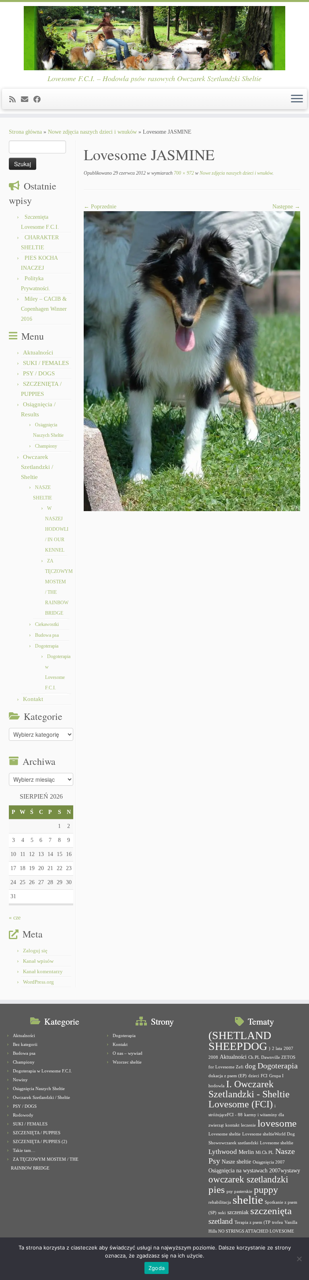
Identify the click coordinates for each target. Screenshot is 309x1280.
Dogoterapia (46, 646)
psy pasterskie (239, 1191)
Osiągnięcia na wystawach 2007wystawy (254, 1170)
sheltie (248, 1199)
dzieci (253, 1076)
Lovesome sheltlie (276, 1143)
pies (216, 1189)
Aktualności (38, 352)
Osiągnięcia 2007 (269, 1162)
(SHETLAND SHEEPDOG (239, 1040)
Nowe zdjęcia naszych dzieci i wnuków (92, 132)
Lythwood (222, 1152)
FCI (264, 1076)
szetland (220, 1221)
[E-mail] (27, 100)
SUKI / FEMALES (46, 363)
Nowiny (20, 1079)
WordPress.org (38, 982)
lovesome (277, 1123)
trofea (277, 1222)
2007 (288, 1048)
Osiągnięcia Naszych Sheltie (39, 1088)
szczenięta (271, 1210)
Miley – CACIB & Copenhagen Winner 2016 (44, 309)
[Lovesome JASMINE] (192, 361)
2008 (213, 1057)
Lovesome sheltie (224, 1134)
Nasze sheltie (236, 1161)
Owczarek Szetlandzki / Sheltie (37, 467)
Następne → (286, 207)
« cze (15, 918)
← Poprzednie (100, 207)
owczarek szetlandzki (248, 1179)
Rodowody (23, 1115)
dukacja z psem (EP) (227, 1076)
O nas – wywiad (127, 1053)
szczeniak (238, 1212)
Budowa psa (47, 635)
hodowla (216, 1086)
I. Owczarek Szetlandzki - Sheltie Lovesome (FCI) (249, 1094)
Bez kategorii (25, 1044)
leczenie (248, 1125)
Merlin (246, 1152)
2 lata (277, 1048)
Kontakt (33, 699)
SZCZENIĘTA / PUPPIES (36, 1132)
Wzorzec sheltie (127, 1062)
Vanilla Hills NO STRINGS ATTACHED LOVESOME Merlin (252, 1231)
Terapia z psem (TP (252, 1222)
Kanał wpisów (38, 961)
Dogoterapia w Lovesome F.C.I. (42, 1070)
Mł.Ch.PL (264, 1152)
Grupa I (276, 1076)
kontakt (232, 1125)
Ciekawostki (47, 624)
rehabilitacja (219, 1202)
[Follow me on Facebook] (39, 100)
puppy (266, 1189)
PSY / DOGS (39, 373)
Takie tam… (24, 1150)
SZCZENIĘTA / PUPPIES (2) (40, 1141)
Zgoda (156, 1268)
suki (222, 1213)
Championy (46, 446)
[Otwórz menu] (297, 99)
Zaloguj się (35, 951)
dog (250, 1066)
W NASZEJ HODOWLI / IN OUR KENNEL (56, 529)
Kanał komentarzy (43, 971)
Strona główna (25, 132)
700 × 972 (183, 173)
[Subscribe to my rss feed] (15, 100)
